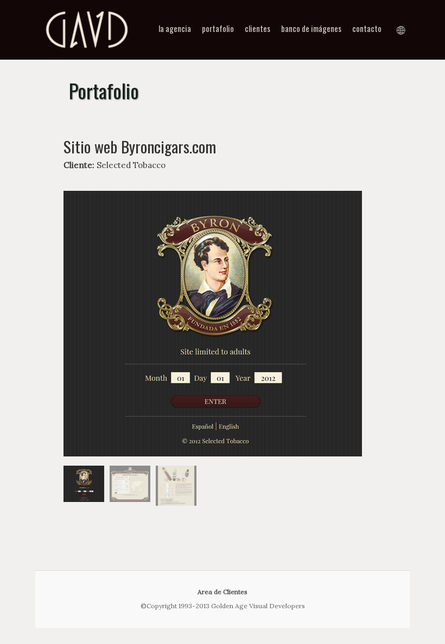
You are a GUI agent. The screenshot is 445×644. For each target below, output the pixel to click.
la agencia (174, 28)
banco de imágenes (311, 28)
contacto (367, 28)
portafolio (218, 28)
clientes (257, 28)
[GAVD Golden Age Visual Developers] (86, 51)
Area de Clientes (222, 592)
